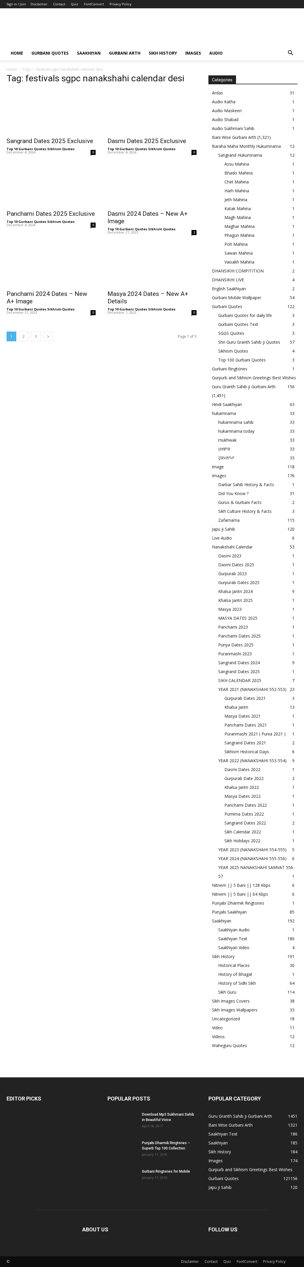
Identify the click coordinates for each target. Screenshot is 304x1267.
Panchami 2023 (233, 627)
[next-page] (48, 336)
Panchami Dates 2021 (245, 725)
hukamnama (224, 413)
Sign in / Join (16, 4)
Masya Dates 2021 (242, 716)
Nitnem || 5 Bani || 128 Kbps (241, 885)
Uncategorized (226, 1019)
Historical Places (234, 965)
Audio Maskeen (227, 110)
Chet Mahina (236, 182)
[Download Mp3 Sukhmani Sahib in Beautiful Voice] (122, 1122)
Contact (59, 4)
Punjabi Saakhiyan (229, 912)
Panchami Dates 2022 (245, 805)
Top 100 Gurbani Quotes (242, 360)
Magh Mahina (237, 217)
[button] (290, 53)
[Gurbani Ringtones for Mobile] (122, 1179)
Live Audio (222, 538)
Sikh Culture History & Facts (245, 511)
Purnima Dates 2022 (244, 814)
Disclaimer (39, 4)
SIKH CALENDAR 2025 (239, 680)
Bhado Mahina (238, 173)
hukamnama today (236, 431)
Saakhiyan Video (233, 947)
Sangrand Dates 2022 (245, 823)
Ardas (217, 93)
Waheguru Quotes (229, 1045)
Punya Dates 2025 (236, 645)
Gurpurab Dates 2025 (238, 582)
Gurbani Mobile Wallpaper (236, 297)
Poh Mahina (236, 244)
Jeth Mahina (235, 199)
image (218, 467)
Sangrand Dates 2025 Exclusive (50, 141)
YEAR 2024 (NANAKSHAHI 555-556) (252, 858)
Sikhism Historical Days (246, 751)
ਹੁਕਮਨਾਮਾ (226, 458)
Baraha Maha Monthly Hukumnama (246, 146)
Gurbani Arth (124, 53)
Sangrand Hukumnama (240, 155)
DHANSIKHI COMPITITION (238, 271)
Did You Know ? (233, 493)
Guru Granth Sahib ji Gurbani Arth (244, 386)
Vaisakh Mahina (239, 262)
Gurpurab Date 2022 (244, 778)
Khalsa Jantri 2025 (235, 600)
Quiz (74, 4)
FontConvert (94, 4)
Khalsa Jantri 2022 (241, 787)
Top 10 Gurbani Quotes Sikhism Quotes (41, 149)
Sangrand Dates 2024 (239, 662)
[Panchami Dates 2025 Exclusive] (51, 184)
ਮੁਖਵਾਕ (224, 449)
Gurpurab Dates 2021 (245, 698)
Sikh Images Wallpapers (234, 1010)
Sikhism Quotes (233, 351)
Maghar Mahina (239, 226)
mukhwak (227, 440)
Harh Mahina (236, 191)
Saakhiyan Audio (234, 930)
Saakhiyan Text (232, 938)
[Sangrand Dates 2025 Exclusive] (51, 112)
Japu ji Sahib (223, 529)
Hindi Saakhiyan (227, 404)
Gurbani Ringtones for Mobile (166, 1171)
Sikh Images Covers (231, 1001)
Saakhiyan (89, 53)
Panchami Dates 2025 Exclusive (51, 213)
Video (217, 1027)
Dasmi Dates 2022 (242, 769)
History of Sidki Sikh (237, 983)
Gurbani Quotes (50, 53)
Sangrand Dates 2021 (245, 743)
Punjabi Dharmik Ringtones (238, 903)
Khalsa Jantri (236, 707)
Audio (216, 53)
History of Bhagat (235, 974)
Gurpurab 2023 (232, 573)
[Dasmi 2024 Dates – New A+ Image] (152, 184)
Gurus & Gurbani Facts (240, 502)
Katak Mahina (237, 208)
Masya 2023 (230, 609)
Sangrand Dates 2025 (239, 671)
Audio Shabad (225, 119)
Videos (218, 1036)
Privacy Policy (121, 4)
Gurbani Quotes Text (238, 324)
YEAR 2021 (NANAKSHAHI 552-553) (252, 689)
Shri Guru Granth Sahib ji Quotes (249, 342)
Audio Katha (223, 101)
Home (17, 53)
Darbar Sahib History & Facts (246, 484)
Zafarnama (229, 520)
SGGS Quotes (231, 333)
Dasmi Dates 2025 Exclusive (146, 141)
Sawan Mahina (238, 253)
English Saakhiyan (229, 288)
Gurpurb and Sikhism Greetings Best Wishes (254, 377)
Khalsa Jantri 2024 (235, 591)
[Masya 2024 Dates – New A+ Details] (152, 264)
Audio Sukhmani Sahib (233, 128)
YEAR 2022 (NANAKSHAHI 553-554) (252, 760)
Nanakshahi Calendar (232, 547)
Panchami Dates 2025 (239, 636)
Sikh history (163, 53)
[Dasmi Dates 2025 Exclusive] (152, 112)
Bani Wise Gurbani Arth (234, 137)
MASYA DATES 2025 (237, 618)
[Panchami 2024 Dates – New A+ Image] (51, 264)
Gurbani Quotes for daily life (245, 315)
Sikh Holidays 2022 (242, 840)
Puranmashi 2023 (235, 654)
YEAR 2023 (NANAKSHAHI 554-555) (252, 849)
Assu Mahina (236, 164)
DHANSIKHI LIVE (228, 280)
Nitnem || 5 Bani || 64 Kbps (240, 894)
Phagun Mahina (239, 235)
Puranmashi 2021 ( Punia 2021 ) (255, 734)
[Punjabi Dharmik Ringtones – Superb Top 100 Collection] (122, 1150)
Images (193, 53)
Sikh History (223, 956)
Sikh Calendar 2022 (242, 832)
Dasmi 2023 (229, 556)
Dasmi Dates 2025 (236, 564)
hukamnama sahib (236, 422)
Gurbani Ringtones (229, 369)
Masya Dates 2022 (242, 796)
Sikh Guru (227, 992)
